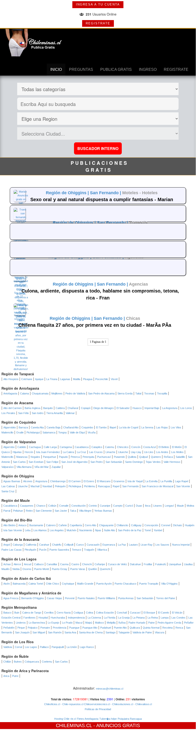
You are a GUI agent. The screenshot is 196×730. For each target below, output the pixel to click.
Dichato (177, 525)
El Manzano (104, 481)
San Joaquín (22, 632)
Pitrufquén (30, 549)
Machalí (35, 486)
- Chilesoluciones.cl (121, 704)
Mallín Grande (85, 583)
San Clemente (44, 510)
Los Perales (8, 413)
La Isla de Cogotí (128, 427)
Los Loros (186, 408)
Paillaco (44, 647)
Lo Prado (67, 622)
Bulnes (18, 661)
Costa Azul (149, 447)
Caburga (18, 544)
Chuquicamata (40, 393)
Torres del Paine (165, 598)
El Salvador (123, 408)
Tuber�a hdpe (108, 718)
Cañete (62, 525)
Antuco (22, 525)
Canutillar (52, 564)
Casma (64, 564)
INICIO (56, 69)
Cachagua (35, 447)
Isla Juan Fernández (48, 452)
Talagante (124, 632)
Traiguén (89, 549)
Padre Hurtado (136, 622)
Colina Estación (105, 612)
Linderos (21, 622)
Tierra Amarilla (54, 413)
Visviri (114, 379)
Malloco (99, 622)
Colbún (52, 505)
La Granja (124, 617)
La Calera (68, 452)
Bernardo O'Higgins (32, 598)
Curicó (129, 505)
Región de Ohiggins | (68, 192)
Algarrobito (9, 427)
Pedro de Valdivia (75, 393)
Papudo (63, 456)
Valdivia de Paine (142, 632)
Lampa (165, 617)
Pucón (43, 549)
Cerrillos (49, 612)
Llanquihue (175, 564)
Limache (110, 452)
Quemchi (105, 569)
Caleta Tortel (35, 583)
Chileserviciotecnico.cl (96, 704)
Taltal (138, 393)
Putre (15, 676)
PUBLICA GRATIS (116, 69)
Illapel (113, 427)
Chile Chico (52, 583)
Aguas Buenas (11, 481)
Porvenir (70, 598)
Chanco (40, 505)
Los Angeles (57, 530)
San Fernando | (106, 192)
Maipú (88, 622)
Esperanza (108, 544)
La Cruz (81, 452)
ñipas (98, 530)
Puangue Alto (89, 627)
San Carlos (19, 461)
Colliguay (136, 525)
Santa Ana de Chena (91, 632)
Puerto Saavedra (59, 549)
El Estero (89, 481)
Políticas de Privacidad (98, 709)
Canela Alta (37, 427)
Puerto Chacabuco (125, 583)
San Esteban (36, 461)
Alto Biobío (9, 525)
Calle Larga (50, 447)
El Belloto (164, 447)
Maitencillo (7, 432)
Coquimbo (87, 427)
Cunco (80, 544)
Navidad (47, 486)
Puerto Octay (59, 569)
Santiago (111, 632)
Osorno (26, 569)
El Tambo (101, 427)
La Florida (109, 617)
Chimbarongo (58, 481)
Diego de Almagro (103, 408)
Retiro (29, 510)
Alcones (27, 481)
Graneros (119, 481)
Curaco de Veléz (117, 564)
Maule (180, 505)
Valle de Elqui (77, 432)
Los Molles (177, 452)
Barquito (48, 408)
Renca (179, 627)
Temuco (76, 549)
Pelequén (60, 486)
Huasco (137, 408)
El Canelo (163, 612)
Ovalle (20, 432)
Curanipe (105, 505)
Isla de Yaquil (135, 481)
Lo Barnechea (37, 622)
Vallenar (70, 413)
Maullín (5, 569)
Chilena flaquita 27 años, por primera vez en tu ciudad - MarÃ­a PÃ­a (94, 325)
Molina (190, 505)
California (31, 544)
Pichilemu (89, 486)
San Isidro (37, 413)
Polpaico (32, 627)
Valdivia (7, 647)
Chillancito (122, 525)
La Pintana (138, 617)
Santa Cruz (8, 491)
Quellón (92, 569)
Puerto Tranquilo (148, 583)
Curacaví (135, 612)
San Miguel (38, 632)
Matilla (76, 379)
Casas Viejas (54, 598)
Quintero (156, 456)
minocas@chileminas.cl (109, 688)
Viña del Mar (41, 466)
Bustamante (36, 525)
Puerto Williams (106, 598)
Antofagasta (10, 393)
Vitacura (159, 632)
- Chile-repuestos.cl (71, 704)
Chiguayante (106, 525)
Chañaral (73, 408)
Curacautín (93, 544)
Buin (16, 612)
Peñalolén (9, 627)
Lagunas (65, 379)
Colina (89, 612)
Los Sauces (162, 544)
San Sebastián (114, 461)
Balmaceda (19, 583)
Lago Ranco (87, 647)
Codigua (78, 612)
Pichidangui (33, 432)
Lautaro (133, 544)
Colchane (26, 379)
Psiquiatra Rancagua (130, 718)
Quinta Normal (151, 627)
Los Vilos (176, 427)
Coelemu (47, 661)
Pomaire (45, 627)
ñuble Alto (109, 530)
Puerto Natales (86, 598)
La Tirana (51, 379)
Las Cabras (8, 486)
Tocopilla (162, 393)
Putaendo (119, 456)
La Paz (122, 544)
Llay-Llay (136, 452)
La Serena (147, 427)
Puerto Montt (41, 569)
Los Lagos (31, 647)
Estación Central (11, 617)
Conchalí (122, 612)
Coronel (165, 525)
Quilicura (135, 627)
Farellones (29, 617)
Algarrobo (9, 447)
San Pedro (96, 461)
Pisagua (87, 379)
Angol (6, 544)
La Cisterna (94, 617)
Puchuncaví (104, 456)
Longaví (169, 505)
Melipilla (111, 622)
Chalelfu (56, 544)
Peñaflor (189, 622)
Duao (139, 505)
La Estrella (151, 481)
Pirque (21, 627)
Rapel (116, 486)
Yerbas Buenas (103, 510)
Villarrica (102, 549)
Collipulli (68, 544)
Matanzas (22, 456)
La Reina (153, 617)
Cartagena (66, 447)
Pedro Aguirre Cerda (169, 622)
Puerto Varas (77, 569)
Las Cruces (96, 452)
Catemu (109, 447)
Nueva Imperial (181, 544)
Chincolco (122, 447)
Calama (24, 393)
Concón (135, 447)
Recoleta (167, 627)
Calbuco (39, 564)
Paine (151, 622)
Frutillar (148, 564)
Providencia (59, 627)
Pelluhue (18, 510)
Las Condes (178, 617)
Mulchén (71, 530)
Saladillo (180, 456)
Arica (6, 676)
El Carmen (75, 481)
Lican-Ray (147, 544)
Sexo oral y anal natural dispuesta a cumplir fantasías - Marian (101, 199)
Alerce (17, 564)
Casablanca (82, 447)
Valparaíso (7, 466)
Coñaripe (100, 564)
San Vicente (183, 486)
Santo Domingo (134, 461)
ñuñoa (122, 622)
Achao (7, 564)
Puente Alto (120, 627)
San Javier (61, 510)
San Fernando (130, 486)
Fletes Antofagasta (87, 718)
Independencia (76, 617)
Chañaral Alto (71, 427)
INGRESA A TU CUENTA (98, 4)
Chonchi (87, 564)
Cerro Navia (64, 612)
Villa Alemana (24, 466)
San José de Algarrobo (74, 461)
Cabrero (51, 525)
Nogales (35, 456)
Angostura (41, 481)
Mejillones (57, 393)
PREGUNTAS (81, 69)
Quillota (132, 456)
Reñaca (168, 456)
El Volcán (177, 612)
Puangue (74, 627)
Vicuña (91, 432)
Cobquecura (32, 661)
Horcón (29, 452)
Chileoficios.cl (52, 704)
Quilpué (143, 456)
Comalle (64, 505)
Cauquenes (26, 505)
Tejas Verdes (153, 461)
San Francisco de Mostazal (157, 486)
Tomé (147, 530)
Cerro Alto (90, 525)
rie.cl (73, 718)
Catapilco (96, 447)
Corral (18, 647)
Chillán (7, 661)
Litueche (123, 452)
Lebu (28, 530)
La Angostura (169, 408)
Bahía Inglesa (32, 408)
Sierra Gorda (124, 393)
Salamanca (48, 432)
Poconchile (101, 379)
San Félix (23, 413)
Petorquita (88, 456)
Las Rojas (162, 427)
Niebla (16, 569)
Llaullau (188, 564)
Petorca (75, 456)
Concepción (151, 525)
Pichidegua (75, 486)
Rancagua (104, 486)
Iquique (39, 379)
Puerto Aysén (104, 583)
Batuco (7, 612)
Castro (75, 564)
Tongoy (62, 432)
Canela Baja (53, 427)
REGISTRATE (98, 23)
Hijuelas (17, 452)
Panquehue (49, 456)
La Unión (72, 647)
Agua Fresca (10, 598)
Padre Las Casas (11, 549)
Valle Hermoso (172, 461)
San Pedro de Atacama (101, 393)
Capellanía (76, 525)
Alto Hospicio (10, 379)
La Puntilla (166, 481)
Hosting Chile (61, 718)
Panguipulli (58, 647)
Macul (78, 622)
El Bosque (149, 612)
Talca (73, 510)
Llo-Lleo (148, 452)
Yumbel (158, 530)
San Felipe (52, 461)
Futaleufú (160, 564)
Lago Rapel (181, 481)
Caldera (60, 408)
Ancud (27, 564)
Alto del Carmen (12, 408)
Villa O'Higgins (169, 583)
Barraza (23, 427)
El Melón (177, 447)
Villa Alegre (85, 510)
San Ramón (55, 632)
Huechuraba (58, 617)
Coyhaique (68, 583)
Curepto (117, 505)
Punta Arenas (126, 598)
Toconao (149, 393)
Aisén (6, 583)
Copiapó (85, 408)
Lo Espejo (53, 622)
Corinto (93, 505)
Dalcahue (135, 564)
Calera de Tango (31, 612)
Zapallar (56, 466)
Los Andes (162, 452)
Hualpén (189, 525)
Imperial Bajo (151, 408)
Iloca (147, 505)
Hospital (43, 617)
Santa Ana (70, 632)
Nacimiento (85, 530)
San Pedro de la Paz (130, 530)
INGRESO (148, 69)
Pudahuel (105, 627)
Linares (157, 505)
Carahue (44, 544)
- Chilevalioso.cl (142, 704)
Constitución (78, 505)
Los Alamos (40, 530)
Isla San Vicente (12, 530)
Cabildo (21, 447)
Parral (6, 510)
